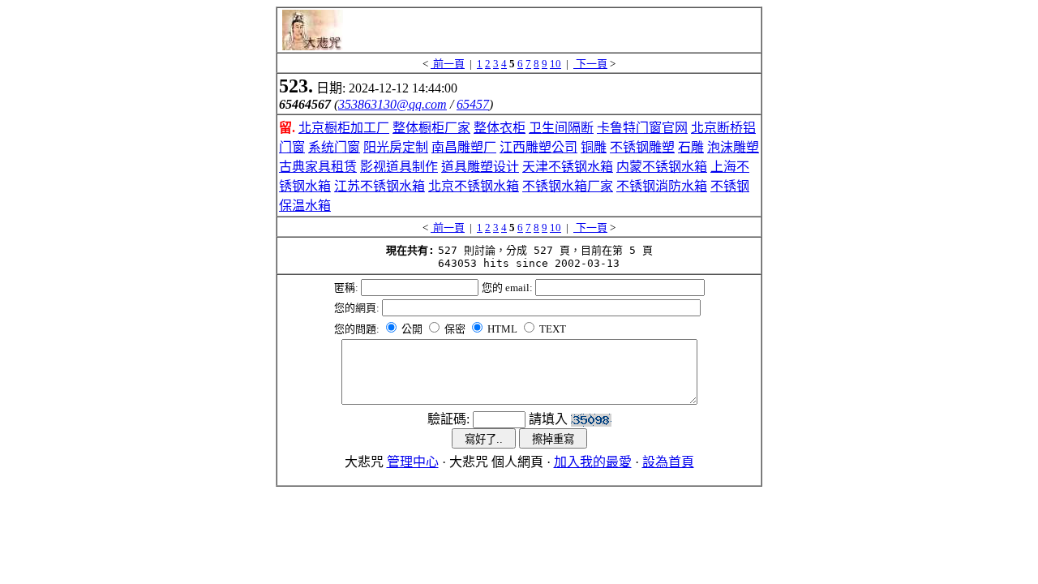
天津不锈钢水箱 (567, 167)
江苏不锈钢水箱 (379, 186)
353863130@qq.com (392, 104)
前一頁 (448, 64)
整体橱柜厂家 (431, 128)
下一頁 (590, 64)
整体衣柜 (499, 128)
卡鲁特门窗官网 (642, 128)
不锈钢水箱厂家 (567, 186)
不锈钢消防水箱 (661, 186)
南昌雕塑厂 (463, 147)
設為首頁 (668, 462)
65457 (473, 104)
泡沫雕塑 (733, 147)
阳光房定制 (395, 147)
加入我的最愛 (593, 462)
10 (555, 64)
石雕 (691, 147)
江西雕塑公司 (538, 147)
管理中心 (413, 462)
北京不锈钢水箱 (473, 186)
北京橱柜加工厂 (343, 128)
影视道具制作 (399, 167)
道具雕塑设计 (480, 167)
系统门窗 (334, 147)
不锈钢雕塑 (642, 147)
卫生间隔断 (561, 128)
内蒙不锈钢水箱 (661, 167)
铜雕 (594, 147)
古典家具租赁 (318, 167)
